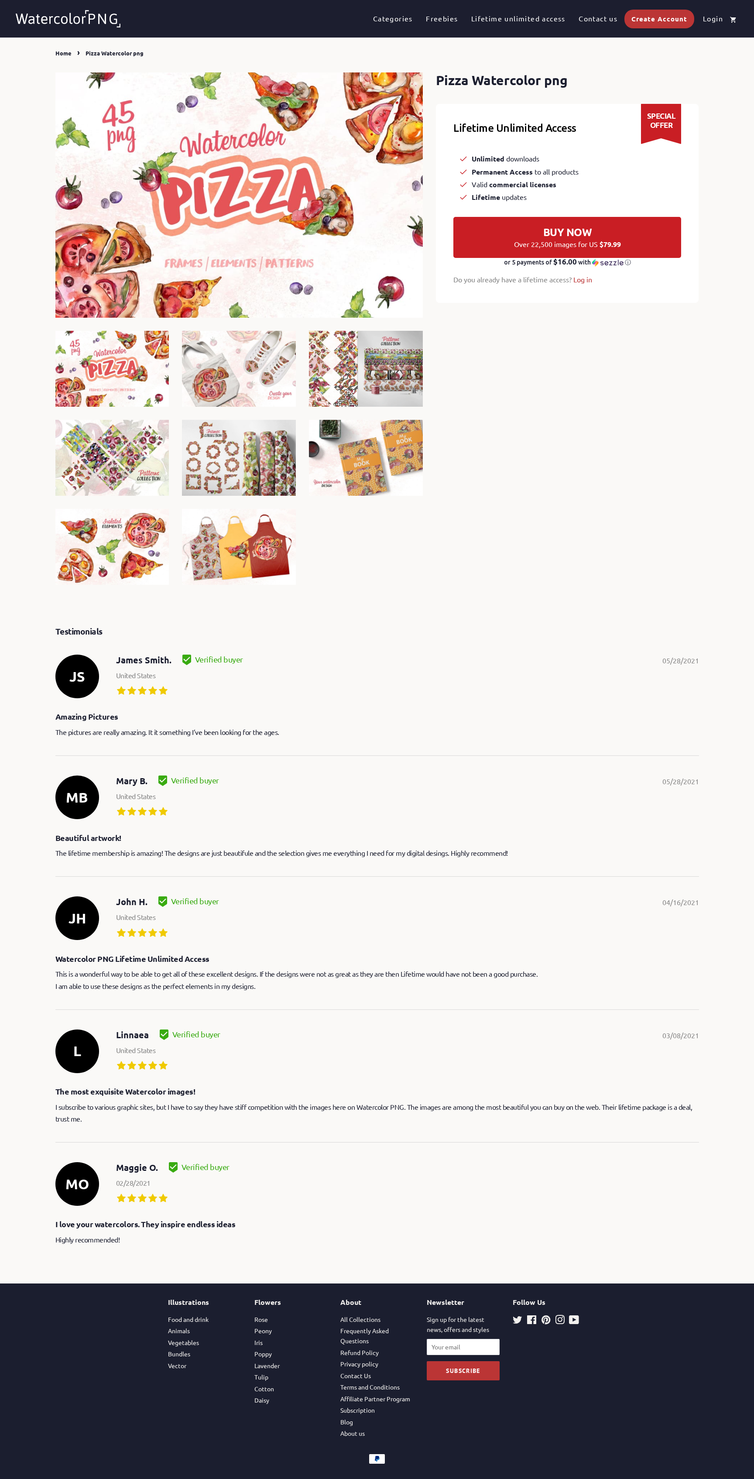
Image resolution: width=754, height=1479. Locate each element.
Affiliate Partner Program (375, 1399)
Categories (393, 18)
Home (63, 53)
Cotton (264, 1389)
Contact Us (355, 1375)
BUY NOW (567, 237)
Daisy (261, 1400)
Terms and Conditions (370, 1387)
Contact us (598, 18)
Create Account (659, 18)
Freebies (442, 18)
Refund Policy (359, 1352)
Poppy (263, 1354)
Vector (177, 1365)
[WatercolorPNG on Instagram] (560, 1321)
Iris (258, 1342)
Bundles (179, 1354)
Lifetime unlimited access (518, 18)
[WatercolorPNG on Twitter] (517, 1321)
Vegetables (183, 1342)
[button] (567, 262)
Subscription (357, 1410)
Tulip (261, 1377)
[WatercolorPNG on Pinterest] (546, 1321)
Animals (179, 1331)
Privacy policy (359, 1364)
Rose (261, 1319)
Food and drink (188, 1319)
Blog (346, 1422)
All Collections (360, 1319)
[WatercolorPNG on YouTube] (574, 1321)
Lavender (267, 1365)
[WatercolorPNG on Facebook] (532, 1321)
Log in (582, 279)
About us (352, 1433)
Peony (263, 1331)
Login (713, 18)
